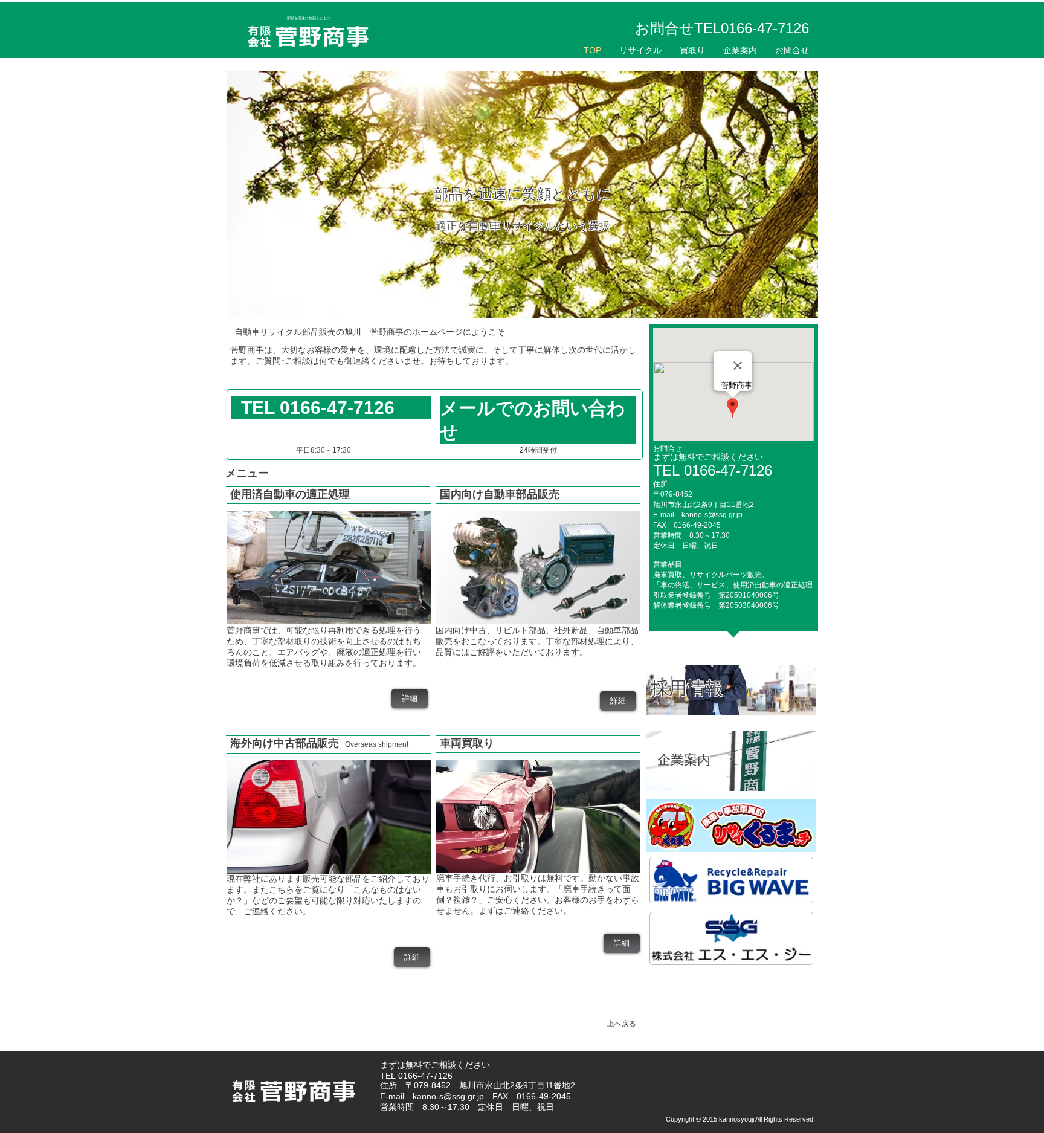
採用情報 (687, 688)
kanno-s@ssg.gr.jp (712, 515)
